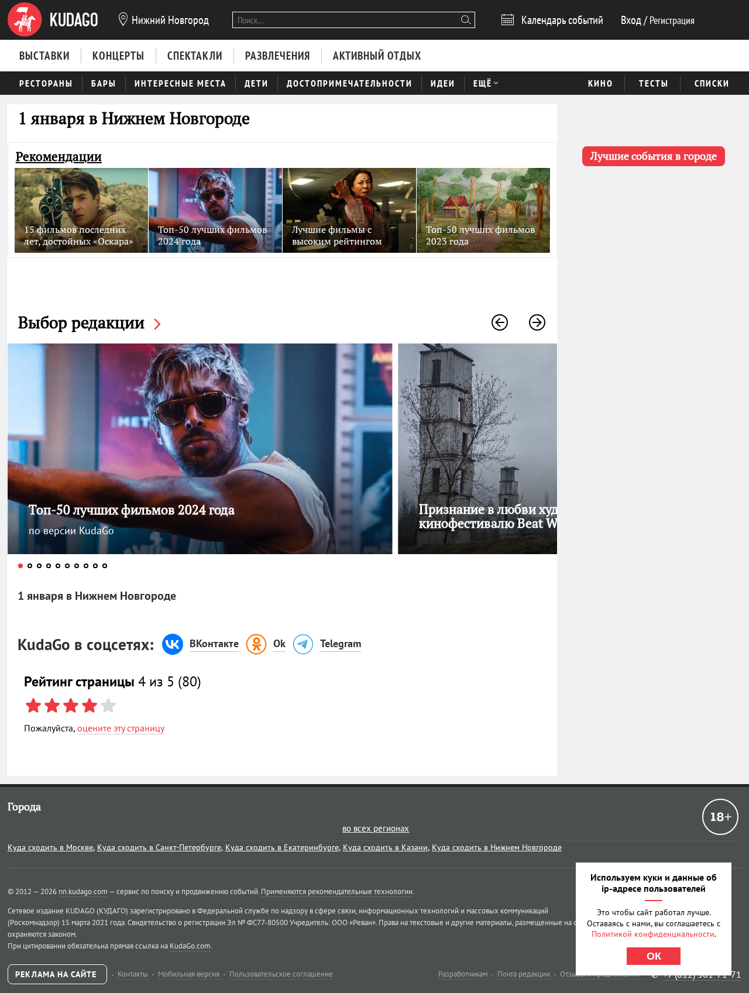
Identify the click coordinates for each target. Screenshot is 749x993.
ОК (654, 956)
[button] (499, 322)
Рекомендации (59, 156)
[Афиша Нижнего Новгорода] (53, 20)
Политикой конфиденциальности (653, 934)
